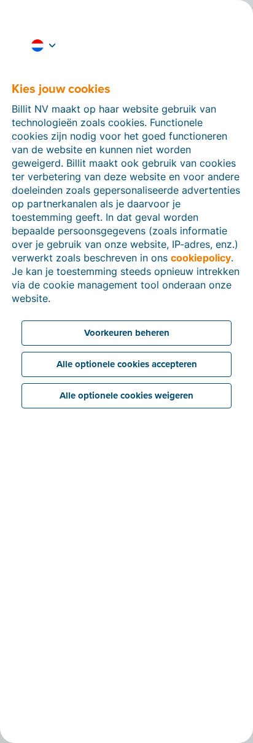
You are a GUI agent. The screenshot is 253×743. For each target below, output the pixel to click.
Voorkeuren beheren (126, 333)
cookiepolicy (201, 258)
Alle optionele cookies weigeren (126, 395)
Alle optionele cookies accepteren (126, 364)
